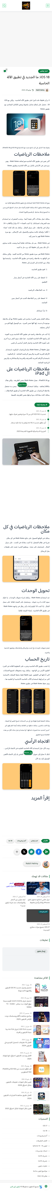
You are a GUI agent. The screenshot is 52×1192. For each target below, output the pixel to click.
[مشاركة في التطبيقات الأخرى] (17, 852)
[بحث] (4, 5)
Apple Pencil (22, 385)
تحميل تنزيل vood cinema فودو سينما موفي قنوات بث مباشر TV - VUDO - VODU (17, 1004)
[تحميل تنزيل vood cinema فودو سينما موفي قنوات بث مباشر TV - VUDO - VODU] (41, 1002)
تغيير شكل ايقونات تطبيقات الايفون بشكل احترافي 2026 (18, 1084)
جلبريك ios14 (43, 1156)
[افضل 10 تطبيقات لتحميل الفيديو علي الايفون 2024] (41, 1043)
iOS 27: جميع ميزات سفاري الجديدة (40, 929)
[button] (39, 852)
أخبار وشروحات (21, 841)
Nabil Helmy (40, 90)
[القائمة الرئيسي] (48, 5)
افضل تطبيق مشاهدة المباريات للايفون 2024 (17, 1097)
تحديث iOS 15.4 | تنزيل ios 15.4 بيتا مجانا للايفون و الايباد (18, 1031)
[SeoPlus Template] (40, 1186)
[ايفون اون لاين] (26, 6)
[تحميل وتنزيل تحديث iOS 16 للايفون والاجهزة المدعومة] (41, 988)
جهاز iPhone (28, 753)
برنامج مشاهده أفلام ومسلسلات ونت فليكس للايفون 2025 (18, 1018)
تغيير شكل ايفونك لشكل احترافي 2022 (18, 1108)
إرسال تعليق (41, 951)
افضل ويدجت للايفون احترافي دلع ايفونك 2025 (17, 1057)
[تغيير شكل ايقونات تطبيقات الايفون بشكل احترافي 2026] (41, 1083)
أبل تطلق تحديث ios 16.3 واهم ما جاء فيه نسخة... (28, 423)
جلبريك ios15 (43, 1161)
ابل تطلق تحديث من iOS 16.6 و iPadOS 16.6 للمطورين (17, 1071)
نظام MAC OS (42, 1176)
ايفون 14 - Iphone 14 (40, 1145)
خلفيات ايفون (43, 1166)
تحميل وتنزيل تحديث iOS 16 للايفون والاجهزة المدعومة (18, 989)
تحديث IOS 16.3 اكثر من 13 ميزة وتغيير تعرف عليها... (27, 414)
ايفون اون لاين (15, 1186)
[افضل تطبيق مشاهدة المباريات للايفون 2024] (41, 1096)
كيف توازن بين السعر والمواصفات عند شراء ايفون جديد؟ (15, 902)
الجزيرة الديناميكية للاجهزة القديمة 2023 (31, 431)
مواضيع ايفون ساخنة (40, 1171)
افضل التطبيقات (42, 1140)
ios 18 (10, 841)
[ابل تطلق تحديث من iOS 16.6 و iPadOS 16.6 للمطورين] (41, 1070)
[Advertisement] (26, 39)
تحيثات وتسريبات (41, 1151)
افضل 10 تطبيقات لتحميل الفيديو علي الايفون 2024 (17, 1044)
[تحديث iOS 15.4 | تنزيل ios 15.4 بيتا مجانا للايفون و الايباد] (41, 1030)
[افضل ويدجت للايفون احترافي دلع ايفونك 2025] (41, 1056)
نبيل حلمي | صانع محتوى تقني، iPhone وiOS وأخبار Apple (38, 901)
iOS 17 (45, 1125)
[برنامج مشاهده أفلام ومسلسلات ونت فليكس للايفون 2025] (41, 1017)
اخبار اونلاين (44, 71)
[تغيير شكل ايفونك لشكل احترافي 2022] (41, 1109)
